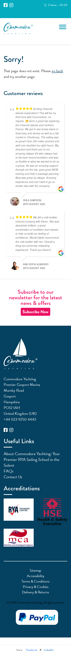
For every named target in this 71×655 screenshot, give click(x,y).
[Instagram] (11, 5)
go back (57, 71)
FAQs (8, 471)
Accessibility (35, 576)
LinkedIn (49, 650)
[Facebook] (6, 5)
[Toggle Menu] (62, 27)
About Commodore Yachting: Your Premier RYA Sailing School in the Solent (32, 459)
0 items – (57, 5)
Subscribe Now (35, 312)
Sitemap (35, 570)
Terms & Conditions (35, 581)
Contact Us (13, 477)
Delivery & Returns (35, 592)
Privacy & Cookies (35, 586)
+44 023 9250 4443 (20, 419)
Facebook (31, 650)
